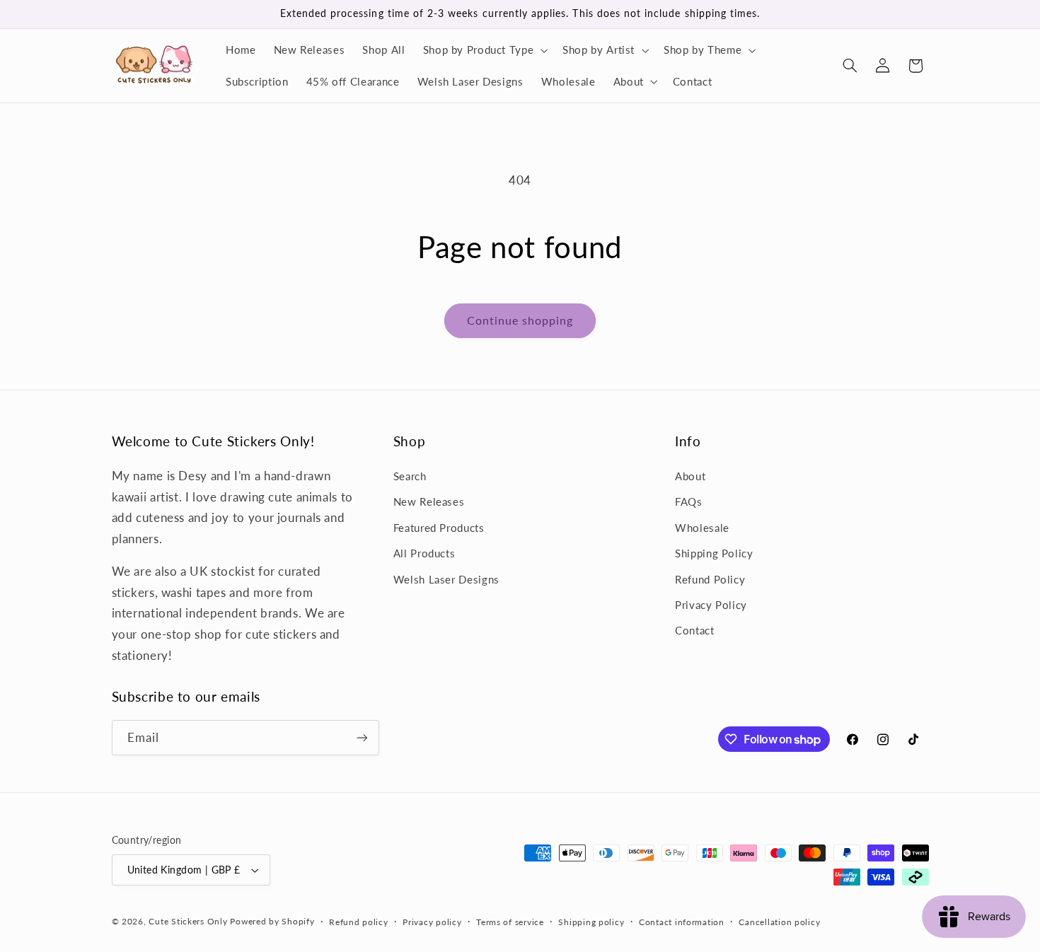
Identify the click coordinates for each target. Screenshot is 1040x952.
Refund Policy (710, 579)
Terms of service (510, 922)
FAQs (689, 501)
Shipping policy (591, 922)
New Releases (429, 501)
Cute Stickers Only (188, 921)
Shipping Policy (714, 553)
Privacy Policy (711, 604)
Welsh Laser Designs (446, 579)
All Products (424, 553)
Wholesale (702, 527)
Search (410, 476)
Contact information (681, 922)
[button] (484, 50)
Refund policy (358, 922)
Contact (694, 630)
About (690, 476)
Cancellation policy (779, 922)
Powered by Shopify (272, 921)
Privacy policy (432, 922)
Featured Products (439, 527)
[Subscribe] (361, 737)
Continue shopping (520, 320)
